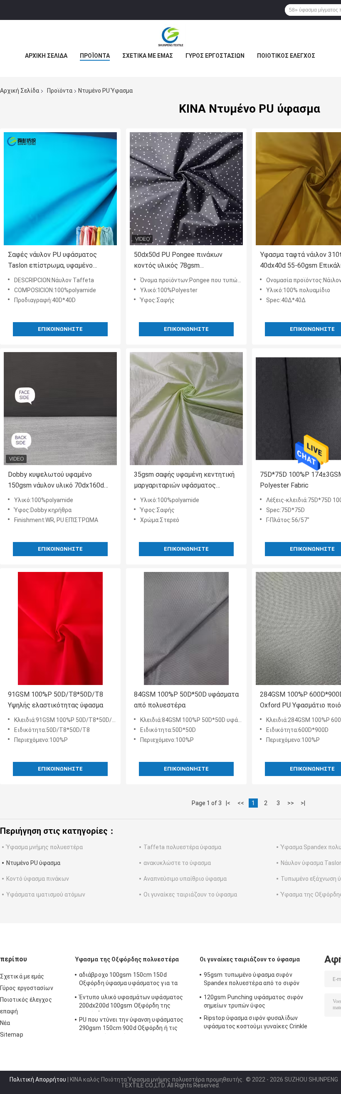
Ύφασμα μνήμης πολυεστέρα (44, 847)
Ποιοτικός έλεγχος (286, 55)
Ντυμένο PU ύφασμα (33, 863)
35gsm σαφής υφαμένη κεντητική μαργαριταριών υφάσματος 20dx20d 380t (184, 481)
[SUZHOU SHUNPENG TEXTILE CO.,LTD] (170, 36)
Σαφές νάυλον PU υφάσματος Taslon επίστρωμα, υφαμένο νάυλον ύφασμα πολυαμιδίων (52, 261)
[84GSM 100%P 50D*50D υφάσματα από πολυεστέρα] (186, 628)
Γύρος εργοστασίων (215, 55)
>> (290, 803)
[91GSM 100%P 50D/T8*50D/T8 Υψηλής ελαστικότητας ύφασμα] (60, 628)
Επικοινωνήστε (60, 329)
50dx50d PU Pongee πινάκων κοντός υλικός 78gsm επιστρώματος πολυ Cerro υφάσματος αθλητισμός (178, 261)
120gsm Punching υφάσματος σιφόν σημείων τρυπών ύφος (253, 1001)
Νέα (5, 1023)
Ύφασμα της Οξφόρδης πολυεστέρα (127, 959)
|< (228, 803)
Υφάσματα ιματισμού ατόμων (45, 894)
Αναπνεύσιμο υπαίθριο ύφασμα (185, 878)
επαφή (9, 1011)
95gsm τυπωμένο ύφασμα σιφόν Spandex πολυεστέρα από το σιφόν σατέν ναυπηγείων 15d (251, 980)
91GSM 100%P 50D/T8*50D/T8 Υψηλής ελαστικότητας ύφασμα (55, 699)
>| (303, 803)
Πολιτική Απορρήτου (38, 1079)
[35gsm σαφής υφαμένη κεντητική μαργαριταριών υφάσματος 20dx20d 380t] (186, 408)
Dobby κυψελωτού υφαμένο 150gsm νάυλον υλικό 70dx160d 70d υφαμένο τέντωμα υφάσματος (60, 481)
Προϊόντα (95, 55)
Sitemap (11, 1034)
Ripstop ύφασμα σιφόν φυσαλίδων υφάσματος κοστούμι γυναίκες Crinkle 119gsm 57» (256, 1023)
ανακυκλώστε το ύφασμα (177, 863)
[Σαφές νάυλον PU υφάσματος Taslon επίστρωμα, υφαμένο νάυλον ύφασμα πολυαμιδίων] (60, 188)
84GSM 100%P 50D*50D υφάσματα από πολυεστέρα (186, 699)
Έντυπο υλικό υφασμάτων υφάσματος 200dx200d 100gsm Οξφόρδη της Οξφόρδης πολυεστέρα (131, 1002)
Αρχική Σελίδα (46, 55)
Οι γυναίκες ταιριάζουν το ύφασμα (190, 894)
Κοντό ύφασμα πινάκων (37, 878)
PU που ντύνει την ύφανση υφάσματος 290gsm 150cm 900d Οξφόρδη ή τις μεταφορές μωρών (131, 1025)
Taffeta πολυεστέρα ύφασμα (182, 847)
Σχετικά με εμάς (147, 55)
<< (240, 803)
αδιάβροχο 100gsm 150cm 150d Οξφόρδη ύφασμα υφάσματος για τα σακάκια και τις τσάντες (128, 980)
